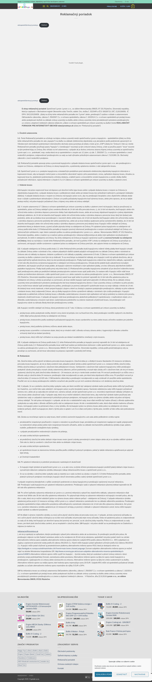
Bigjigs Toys (22, 651)
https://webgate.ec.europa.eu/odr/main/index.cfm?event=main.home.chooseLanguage (51, 548)
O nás (127, 1)
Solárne (48, 654)
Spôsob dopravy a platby (67, 655)
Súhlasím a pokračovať (104, 674)
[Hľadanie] (47, 6)
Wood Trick (22, 665)
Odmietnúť (121, 674)
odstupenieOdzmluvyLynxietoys (28, 25)
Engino (20, 654)
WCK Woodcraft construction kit (28, 661)
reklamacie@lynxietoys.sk (28, 531)
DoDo (46, 651)
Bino (29, 651)
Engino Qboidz (29, 654)
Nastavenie (140, 674)
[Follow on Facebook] (131, 1)
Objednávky (119, 1)
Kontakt (61, 668)
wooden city (45, 661)
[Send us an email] (133, 1)
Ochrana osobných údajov (68, 664)
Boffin (35, 651)
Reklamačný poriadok (66, 660)
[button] (44, 6)
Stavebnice (21, 658)
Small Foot (39, 654)
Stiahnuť (44, 25)
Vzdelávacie (31, 658)
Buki (40, 651)
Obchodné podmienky (66, 651)
